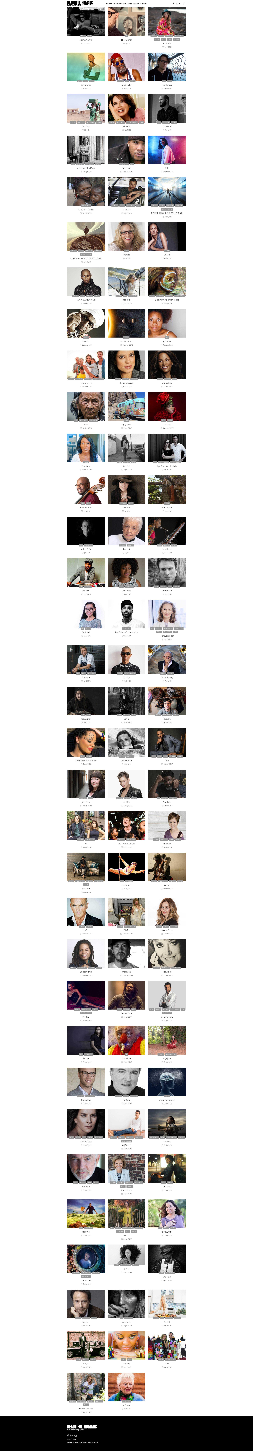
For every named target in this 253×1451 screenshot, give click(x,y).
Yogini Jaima (167, 1058)
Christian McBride (86, 507)
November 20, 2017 (127, 975)
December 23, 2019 (127, 172)
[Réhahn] (86, 406)
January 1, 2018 (128, 889)
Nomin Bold (86, 632)
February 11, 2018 (127, 806)
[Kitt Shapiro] (126, 236)
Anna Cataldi (86, 126)
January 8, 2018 (87, 892)
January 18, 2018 (127, 847)
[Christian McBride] (86, 489)
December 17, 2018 (87, 345)
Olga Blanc (86, 1017)
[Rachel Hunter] (126, 281)
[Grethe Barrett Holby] (167, 614)
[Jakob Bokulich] (167, 67)
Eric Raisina (126, 677)
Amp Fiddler (167, 1277)
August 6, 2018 (87, 511)
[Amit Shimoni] (167, 108)
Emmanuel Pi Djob (126, 1013)
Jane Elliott (126, 549)
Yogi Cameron (126, 1145)
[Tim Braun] (126, 1082)
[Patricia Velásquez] (86, 1123)
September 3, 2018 (87, 470)
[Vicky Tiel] (126, 912)
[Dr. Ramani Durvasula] (126, 365)
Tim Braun (126, 1100)
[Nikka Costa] (126, 448)
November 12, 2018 (87, 386)
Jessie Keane (86, 802)
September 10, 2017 (168, 1280)
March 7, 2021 (127, 89)
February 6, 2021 (168, 89)
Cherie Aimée (86, 466)
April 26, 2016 (127, 1409)
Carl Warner (86, 1231)
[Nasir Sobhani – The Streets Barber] (126, 614)
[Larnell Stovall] (126, 150)
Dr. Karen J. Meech (126, 341)
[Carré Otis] (126, 784)
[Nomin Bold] (86, 614)
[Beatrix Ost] (126, 1213)
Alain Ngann (167, 802)
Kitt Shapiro (126, 254)
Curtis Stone (86, 677)
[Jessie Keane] (86, 784)
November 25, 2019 (168, 172)
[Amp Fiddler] (167, 1258)
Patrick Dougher (126, 85)
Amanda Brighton (167, 1231)
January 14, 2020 (87, 172)
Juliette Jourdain (126, 1322)
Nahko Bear (86, 888)
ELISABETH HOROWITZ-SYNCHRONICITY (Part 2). (167, 213)
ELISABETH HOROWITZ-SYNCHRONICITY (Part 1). (86, 258)
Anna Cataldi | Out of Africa (86, 168)
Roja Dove (86, 930)
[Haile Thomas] (126, 572)
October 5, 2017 (127, 1017)
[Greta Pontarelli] (126, 867)
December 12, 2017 (127, 934)
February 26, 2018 (168, 764)
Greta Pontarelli (126, 885)
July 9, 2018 (87, 553)
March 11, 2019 (168, 258)
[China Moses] (167, 1168)
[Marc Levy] (86, 1304)
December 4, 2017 (168, 934)
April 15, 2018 (127, 681)
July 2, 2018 (128, 553)
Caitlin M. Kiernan (167, 930)
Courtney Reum (86, 1100)
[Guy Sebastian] (126, 191)
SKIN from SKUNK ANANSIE (86, 299)
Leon (167, 760)
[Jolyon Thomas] (126, 953)
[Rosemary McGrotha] (86, 21)
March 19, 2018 (168, 722)
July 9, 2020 (87, 130)
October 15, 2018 (87, 428)
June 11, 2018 (127, 594)
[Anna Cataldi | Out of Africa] (86, 150)
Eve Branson (126, 1405)
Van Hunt (167, 885)
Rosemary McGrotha (86, 40)
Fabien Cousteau (86, 1280)
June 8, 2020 (127, 130)
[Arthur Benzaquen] (167, 995)
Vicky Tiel (126, 930)
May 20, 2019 (127, 258)
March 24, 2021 (87, 89)
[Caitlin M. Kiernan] (167, 912)
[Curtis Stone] (86, 659)
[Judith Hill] (126, 1255)
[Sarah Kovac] (167, 825)
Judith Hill (126, 1268)
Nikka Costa (126, 466)
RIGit (85, 843)
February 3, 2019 (87, 303)
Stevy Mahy (126, 1363)
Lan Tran (86, 1058)
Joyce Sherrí (167, 341)
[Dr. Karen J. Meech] (126, 323)
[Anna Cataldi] (86, 108)
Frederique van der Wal (86, 1408)
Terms (69, 1439)
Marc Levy (86, 1322)
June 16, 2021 (87, 43)
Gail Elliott (167, 254)
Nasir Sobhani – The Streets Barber (126, 632)
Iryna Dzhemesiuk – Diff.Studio (167, 466)
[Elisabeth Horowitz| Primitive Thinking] (167, 281)
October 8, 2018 (127, 428)
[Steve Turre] (167, 1123)
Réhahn (86, 424)
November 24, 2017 (87, 975)
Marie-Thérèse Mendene (86, 209)
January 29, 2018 (87, 847)
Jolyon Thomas (126, 971)
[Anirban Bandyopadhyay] (167, 1082)
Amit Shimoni (167, 126)
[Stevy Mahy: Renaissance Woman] (86, 742)
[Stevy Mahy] (126, 1345)
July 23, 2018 (168, 511)
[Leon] (167, 742)
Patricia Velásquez (86, 1141)
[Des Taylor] (86, 572)
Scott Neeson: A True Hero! (126, 843)
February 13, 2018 (87, 806)
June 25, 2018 (168, 553)
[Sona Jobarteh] (167, 531)
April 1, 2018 (87, 722)
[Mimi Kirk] (167, 1304)
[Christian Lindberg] (167, 659)
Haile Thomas (126, 590)
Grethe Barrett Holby (167, 635)
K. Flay (167, 168)
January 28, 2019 (127, 303)
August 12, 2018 (168, 470)
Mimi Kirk (167, 1322)
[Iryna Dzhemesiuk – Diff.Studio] (167, 448)
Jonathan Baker (167, 590)
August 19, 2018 (128, 470)
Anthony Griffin (86, 549)
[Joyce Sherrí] (167, 323)
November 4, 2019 (87, 213)
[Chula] (167, 1345)
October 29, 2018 (127, 386)
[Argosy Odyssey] (126, 406)
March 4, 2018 (127, 764)
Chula (167, 1363)
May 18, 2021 (127, 43)
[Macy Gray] (167, 406)
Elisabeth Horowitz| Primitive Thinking (167, 299)
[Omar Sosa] (86, 323)
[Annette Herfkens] (126, 1168)
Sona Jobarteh (166, 549)
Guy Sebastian (126, 209)
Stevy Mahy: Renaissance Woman (86, 760)
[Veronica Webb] (167, 365)
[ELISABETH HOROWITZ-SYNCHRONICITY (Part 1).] (86, 236)
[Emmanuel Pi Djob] (126, 995)
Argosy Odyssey (126, 424)
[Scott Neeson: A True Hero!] (126, 825)
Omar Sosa (86, 341)
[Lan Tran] (86, 1040)
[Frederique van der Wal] (86, 1387)
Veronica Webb (167, 383)
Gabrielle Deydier (126, 760)
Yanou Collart (167, 971)
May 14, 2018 (127, 636)
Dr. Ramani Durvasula (126, 383)
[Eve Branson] (126, 1387)
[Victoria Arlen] (167, 21)
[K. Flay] (167, 150)
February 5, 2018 (168, 806)
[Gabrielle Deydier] (126, 742)
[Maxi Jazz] (86, 1345)
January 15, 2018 (168, 847)
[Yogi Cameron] (126, 1123)
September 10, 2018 (168, 428)
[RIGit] (86, 825)
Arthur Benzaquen (167, 1017)
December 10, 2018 (127, 345)
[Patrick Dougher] (126, 67)
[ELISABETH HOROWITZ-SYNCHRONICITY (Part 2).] (167, 191)
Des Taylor (86, 590)
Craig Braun (86, 1186)
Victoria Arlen (167, 43)
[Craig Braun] (86, 1168)
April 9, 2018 (168, 681)
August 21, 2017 (87, 1325)
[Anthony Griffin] (86, 531)
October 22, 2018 (168, 386)
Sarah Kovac (167, 843)
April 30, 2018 (168, 639)
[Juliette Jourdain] (126, 1304)
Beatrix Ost (126, 1235)
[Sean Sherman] (86, 701)
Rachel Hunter (126, 299)
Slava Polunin (126, 1058)
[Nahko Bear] (86, 867)
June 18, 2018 (87, 594)
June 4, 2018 (168, 594)
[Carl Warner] (86, 1213)
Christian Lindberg (167, 677)
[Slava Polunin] (126, 1040)
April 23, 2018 (87, 681)
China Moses (167, 1186)
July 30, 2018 (127, 511)
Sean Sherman (86, 719)
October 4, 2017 (168, 1020)
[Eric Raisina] (126, 659)
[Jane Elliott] (126, 531)
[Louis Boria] (167, 701)
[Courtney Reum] (86, 1082)
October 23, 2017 (168, 975)
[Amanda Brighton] (167, 1213)
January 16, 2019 (168, 303)
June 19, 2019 (87, 262)
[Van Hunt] (167, 867)
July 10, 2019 (168, 217)
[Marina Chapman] (167, 489)
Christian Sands (86, 85)
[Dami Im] (126, 701)
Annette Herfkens (126, 1190)
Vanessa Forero (126, 507)
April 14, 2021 (168, 47)
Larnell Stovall (126, 168)
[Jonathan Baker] (167, 572)
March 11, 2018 (87, 764)
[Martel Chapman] (126, 21)
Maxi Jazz (86, 1363)
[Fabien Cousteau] (86, 1258)
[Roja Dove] (86, 912)
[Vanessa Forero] (126, 489)
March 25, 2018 (128, 722)
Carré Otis (126, 802)
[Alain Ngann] (167, 784)
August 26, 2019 (128, 213)
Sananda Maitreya (86, 971)
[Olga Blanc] (86, 995)
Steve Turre (166, 1141)
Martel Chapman (126, 40)
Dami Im (126, 719)
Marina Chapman (167, 507)
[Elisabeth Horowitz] (86, 365)
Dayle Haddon (126, 126)
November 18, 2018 (168, 345)
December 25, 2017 (168, 889)
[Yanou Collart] (167, 953)
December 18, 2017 (87, 934)
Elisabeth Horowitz (86, 383)
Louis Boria (167, 719)
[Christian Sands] (86, 67)
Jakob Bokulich (167, 85)
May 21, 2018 (87, 636)
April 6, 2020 (168, 130)
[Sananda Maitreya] (86, 953)
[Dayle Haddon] (126, 108)
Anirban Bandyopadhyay (167, 1100)
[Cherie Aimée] (86, 448)
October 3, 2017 (127, 1272)
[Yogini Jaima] (167, 1040)
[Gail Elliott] (167, 236)
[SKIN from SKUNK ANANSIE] (86, 281)
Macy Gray (167, 424)
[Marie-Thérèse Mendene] (86, 191)
